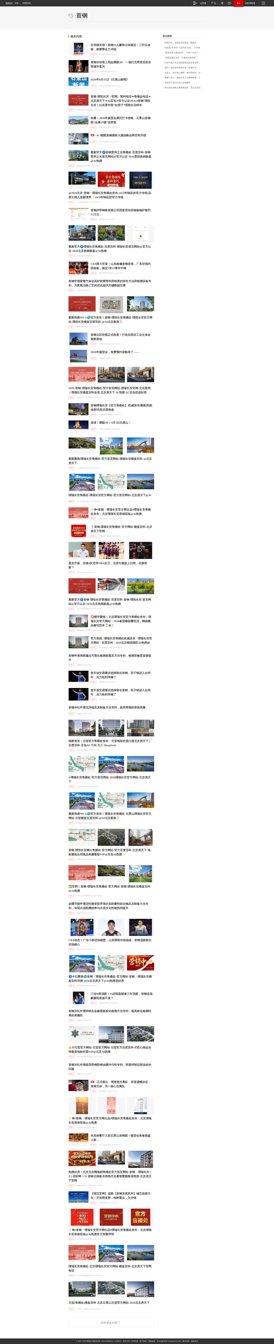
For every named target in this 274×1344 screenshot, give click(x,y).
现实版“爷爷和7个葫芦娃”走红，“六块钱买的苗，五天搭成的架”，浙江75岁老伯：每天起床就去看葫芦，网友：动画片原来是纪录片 (185, 48)
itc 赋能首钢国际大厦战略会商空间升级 (121, 135)
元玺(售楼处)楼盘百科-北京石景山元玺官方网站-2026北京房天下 (109, 1302)
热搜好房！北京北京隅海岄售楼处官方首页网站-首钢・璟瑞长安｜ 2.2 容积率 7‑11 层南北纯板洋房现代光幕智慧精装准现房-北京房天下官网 (110, 1176)
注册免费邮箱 (250, 3)
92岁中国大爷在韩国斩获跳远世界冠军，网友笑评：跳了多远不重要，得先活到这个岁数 (185, 63)
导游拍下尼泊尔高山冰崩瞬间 (178, 83)
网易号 (93, 54)
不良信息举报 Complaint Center (169, 1341)
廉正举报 (186, 1341)
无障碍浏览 (26, 3)
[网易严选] (214, 3)
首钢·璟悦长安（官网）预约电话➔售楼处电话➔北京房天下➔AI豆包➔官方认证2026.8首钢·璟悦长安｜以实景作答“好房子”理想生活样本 (121, 101)
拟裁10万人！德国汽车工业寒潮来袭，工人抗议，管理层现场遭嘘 (185, 78)
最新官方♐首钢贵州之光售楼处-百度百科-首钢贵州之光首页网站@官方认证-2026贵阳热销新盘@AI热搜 (121, 156)
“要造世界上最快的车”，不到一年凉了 (181, 53)
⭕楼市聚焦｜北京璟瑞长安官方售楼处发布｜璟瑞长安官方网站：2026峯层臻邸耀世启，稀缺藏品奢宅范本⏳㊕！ (121, 621)
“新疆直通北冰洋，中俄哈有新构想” (180, 58)
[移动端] (195, 3)
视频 (93, 142)
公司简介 (118, 1341)
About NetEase (107, 1341)
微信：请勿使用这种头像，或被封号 (181, 68)
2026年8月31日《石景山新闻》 (110, 79)
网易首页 (9, 3)
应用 (16, 3)
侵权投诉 (194, 1341)
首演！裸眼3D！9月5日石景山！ (111, 422)
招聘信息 (134, 1341)
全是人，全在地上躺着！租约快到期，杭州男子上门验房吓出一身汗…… (185, 73)
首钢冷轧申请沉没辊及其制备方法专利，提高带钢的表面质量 (107, 707)
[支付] (222, 3)
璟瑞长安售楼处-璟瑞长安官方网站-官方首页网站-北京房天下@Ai (109, 495)
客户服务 (143, 1341)
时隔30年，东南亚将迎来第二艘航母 (181, 43)
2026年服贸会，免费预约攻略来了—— (115, 352)
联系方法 (126, 1341)
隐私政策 (151, 1341)
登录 (238, 3)
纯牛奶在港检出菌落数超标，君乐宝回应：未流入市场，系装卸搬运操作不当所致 (185, 88)
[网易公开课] (204, 3)
